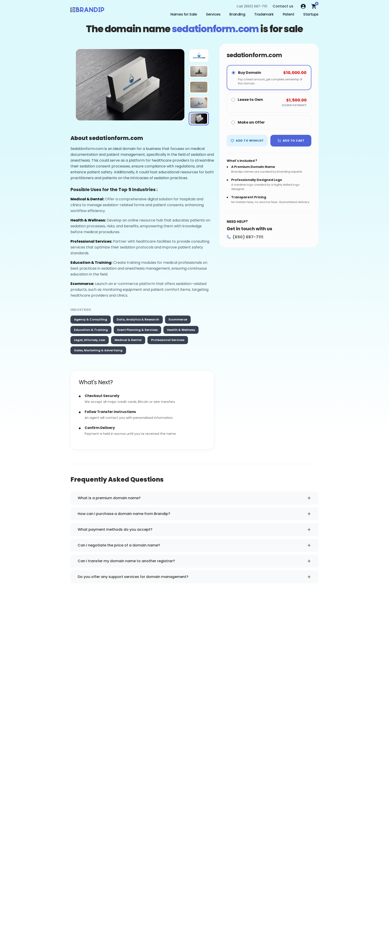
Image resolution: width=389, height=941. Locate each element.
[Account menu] (303, 6)
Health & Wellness (181, 330)
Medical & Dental (128, 340)
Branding (237, 14)
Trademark (264, 14)
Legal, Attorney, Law (89, 340)
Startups (311, 14)
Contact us (283, 6)
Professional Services (167, 340)
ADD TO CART (293, 140)
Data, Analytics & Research (138, 319)
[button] (199, 55)
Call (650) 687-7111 (251, 6)
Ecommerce (178, 319)
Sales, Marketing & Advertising (98, 350)
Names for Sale (183, 14)
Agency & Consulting (90, 319)
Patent (288, 14)
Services (213, 14)
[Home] (87, 10)
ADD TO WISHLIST (250, 140)
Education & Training (91, 330)
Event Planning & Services (137, 330)
